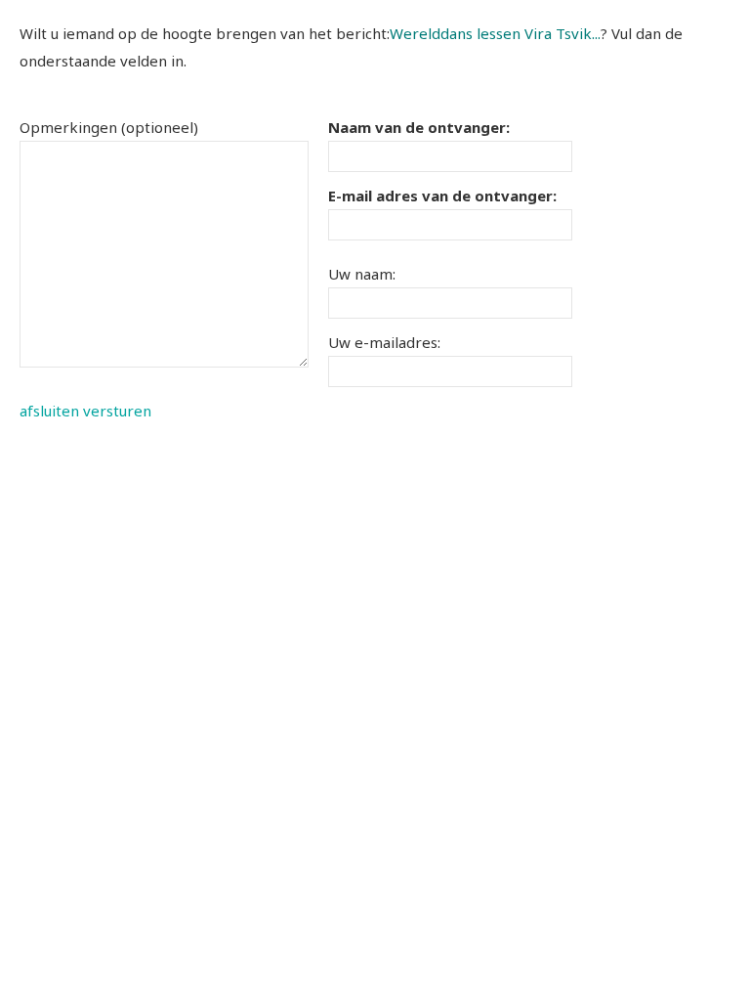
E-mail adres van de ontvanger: (442, 195)
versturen (117, 410)
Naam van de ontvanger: (419, 127)
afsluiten (49, 410)
